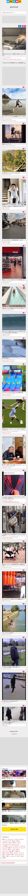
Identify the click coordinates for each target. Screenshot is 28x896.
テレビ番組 (4, 845)
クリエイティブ (14, 844)
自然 (11, 852)
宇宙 (18, 856)
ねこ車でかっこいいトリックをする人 (11, 172)
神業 (3, 856)
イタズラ (21, 845)
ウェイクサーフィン (7, 361)
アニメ (10, 845)
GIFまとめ (5, 12)
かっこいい (4, 119)
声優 (8, 849)
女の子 (16, 845)
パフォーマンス (5, 844)
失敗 (3, 207)
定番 (7, 856)
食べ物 (7, 854)
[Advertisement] (14, 19)
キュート (20, 854)
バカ (3, 499)
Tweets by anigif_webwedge (8, 862)
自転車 (9, 242)
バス (7, 538)
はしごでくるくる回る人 (8, 632)
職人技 (3, 600)
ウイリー (5, 242)
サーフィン (6, 120)
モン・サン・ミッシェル (12, 120)
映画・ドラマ (5, 852)
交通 (17, 840)
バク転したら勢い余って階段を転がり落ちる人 (13, 206)
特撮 (12, 854)
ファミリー (4, 851)
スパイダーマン (10, 500)
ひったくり (6, 725)
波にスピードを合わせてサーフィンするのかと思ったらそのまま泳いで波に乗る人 (13, 332)
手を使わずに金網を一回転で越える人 (11, 667)
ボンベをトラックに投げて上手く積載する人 (12, 599)
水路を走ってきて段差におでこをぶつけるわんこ (13, 308)
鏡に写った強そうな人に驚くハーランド (11, 464)
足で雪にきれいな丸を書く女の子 (10, 701)
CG (16, 854)
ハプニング (6, 499)
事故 (9, 847)
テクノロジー (15, 847)
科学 (3, 854)
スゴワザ (3, 174)
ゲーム (3, 849)
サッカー (5, 432)
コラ (13, 849)
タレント (4, 847)
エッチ (22, 847)
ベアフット (12, 361)
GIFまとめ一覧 (14, 829)
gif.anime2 (14, 7)
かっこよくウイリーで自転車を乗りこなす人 (12, 240)
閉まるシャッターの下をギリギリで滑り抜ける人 (13, 279)
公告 (17, 849)
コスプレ (5, 500)
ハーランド (9, 432)
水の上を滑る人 (5, 358)
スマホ (5, 538)
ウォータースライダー (7, 395)
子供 (9, 842)
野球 (14, 842)
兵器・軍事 (11, 851)
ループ (15, 852)
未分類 (3, 857)
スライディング (6, 282)
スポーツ (7, 145)
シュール (3, 57)
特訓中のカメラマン (7, 144)
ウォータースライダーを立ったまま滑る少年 (12, 392)
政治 (22, 856)
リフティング (11, 538)
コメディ (20, 852)
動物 (3, 839)
